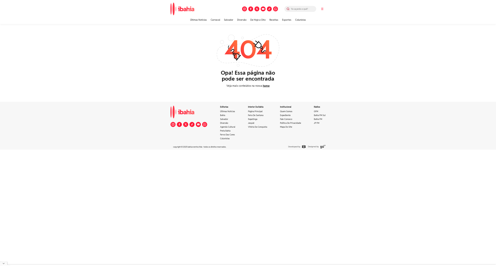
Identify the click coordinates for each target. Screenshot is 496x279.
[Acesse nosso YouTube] (263, 8)
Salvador (228, 19)
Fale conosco (286, 119)
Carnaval (215, 19)
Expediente (285, 115)
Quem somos (286, 111)
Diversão (241, 19)
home (266, 85)
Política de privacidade (290, 123)
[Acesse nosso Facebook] (250, 8)
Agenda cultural (227, 127)
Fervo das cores (227, 134)
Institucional (285, 107)
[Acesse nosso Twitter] (256, 8)
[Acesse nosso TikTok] (269, 8)
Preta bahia (225, 130)
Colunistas (300, 19)
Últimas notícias (227, 111)
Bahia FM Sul (320, 115)
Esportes (286, 19)
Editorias (224, 107)
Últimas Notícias (198, 19)
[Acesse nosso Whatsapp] (275, 8)
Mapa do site (286, 127)
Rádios (317, 107)
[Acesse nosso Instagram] (244, 8)
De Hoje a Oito (258, 19)
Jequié (251, 123)
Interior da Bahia (255, 107)
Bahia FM (318, 119)
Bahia (222, 115)
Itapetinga (252, 119)
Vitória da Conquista (257, 127)
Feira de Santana (255, 115)
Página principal (255, 111)
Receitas (273, 19)
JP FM (316, 123)
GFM (316, 111)
